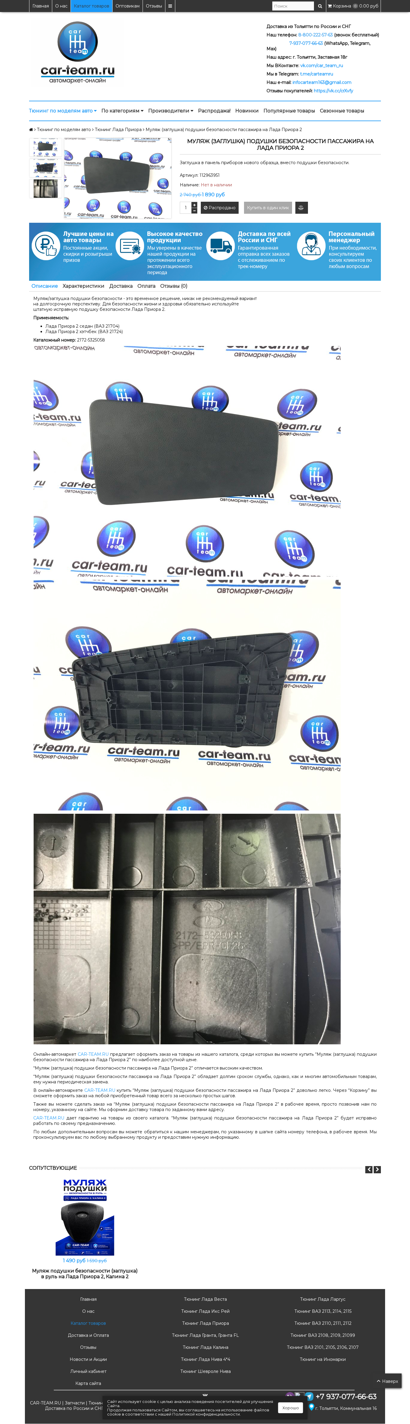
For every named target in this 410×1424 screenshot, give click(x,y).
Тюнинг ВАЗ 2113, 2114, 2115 (322, 1311)
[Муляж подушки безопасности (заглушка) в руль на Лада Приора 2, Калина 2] (85, 1216)
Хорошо (290, 1407)
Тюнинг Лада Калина (205, 1347)
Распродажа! (214, 111)
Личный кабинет (88, 1371)
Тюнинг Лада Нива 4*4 (205, 1359)
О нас (61, 6)
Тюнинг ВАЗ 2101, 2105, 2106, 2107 (322, 1347)
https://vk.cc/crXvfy (333, 90)
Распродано (221, 207)
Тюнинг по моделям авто (61, 111)
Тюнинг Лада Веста (205, 1299)
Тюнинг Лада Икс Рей (205, 1311)
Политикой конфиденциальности (206, 1414)
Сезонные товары (342, 111)
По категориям (121, 111)
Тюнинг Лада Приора (205, 1323)
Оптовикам (128, 6)
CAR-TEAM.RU (93, 1054)
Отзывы (154, 6)
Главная (40, 6)
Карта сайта (87, 1383)
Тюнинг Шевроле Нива (205, 1371)
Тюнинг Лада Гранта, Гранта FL (205, 1335)
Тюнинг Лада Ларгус (322, 1299)
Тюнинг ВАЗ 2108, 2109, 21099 (322, 1335)
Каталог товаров (91, 6)
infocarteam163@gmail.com (322, 82)
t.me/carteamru (316, 74)
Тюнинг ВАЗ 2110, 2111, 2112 (322, 1323)
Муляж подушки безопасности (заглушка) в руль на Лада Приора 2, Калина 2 (85, 1273)
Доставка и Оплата (88, 1335)
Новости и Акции (87, 1359)
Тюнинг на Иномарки (322, 1359)
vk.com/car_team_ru (321, 65)
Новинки (247, 111)
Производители (169, 111)
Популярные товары (289, 111)
